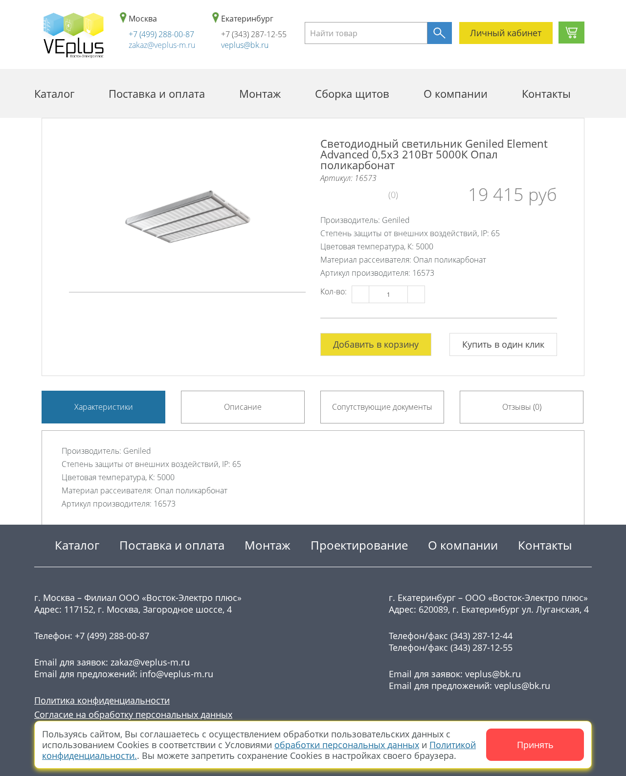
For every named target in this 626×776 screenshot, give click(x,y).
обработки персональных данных (346, 745)
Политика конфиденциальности (102, 700)
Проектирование (359, 545)
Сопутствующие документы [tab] (382, 406)
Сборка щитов (352, 93)
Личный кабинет (505, 33)
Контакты (546, 93)
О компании (456, 93)
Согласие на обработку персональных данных (133, 714)
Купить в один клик (503, 344)
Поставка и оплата (157, 93)
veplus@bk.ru (244, 45)
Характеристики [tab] (103, 406)
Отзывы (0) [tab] (521, 406)
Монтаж (260, 93)
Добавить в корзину (376, 344)
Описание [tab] (243, 406)
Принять (535, 745)
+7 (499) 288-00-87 (161, 34)
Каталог (54, 93)
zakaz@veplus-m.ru (162, 45)
